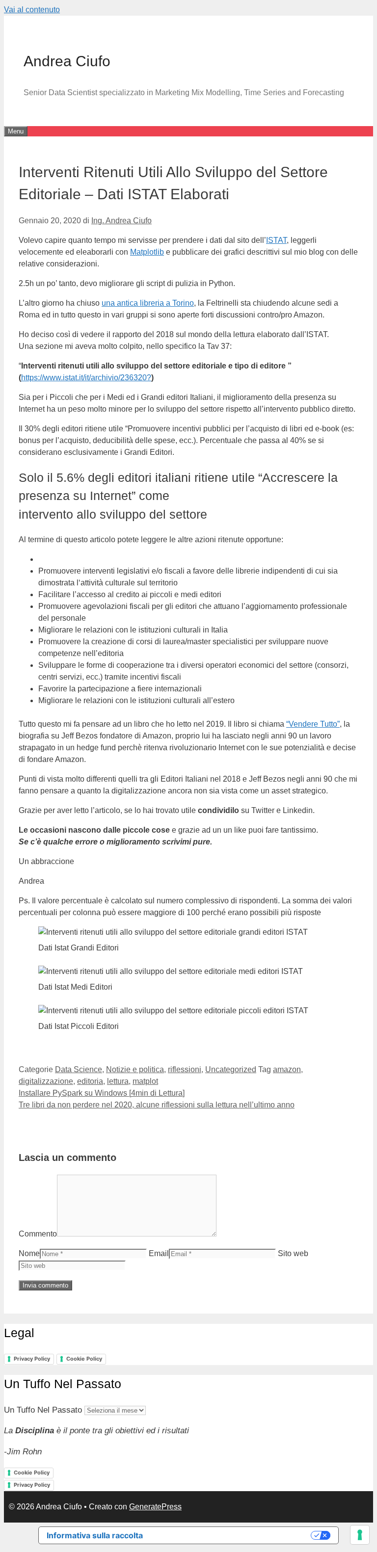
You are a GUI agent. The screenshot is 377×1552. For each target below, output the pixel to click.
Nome (29, 1253)
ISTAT (276, 240)
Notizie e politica (135, 1069)
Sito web (293, 1253)
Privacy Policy (32, 1358)
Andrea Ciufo (67, 61)
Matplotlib (147, 252)
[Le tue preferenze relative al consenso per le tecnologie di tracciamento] (359, 1535)
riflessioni (184, 1069)
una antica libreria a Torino (148, 303)
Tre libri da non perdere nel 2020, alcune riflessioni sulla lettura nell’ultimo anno (157, 1105)
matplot (145, 1081)
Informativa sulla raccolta (95, 1535)
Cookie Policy (84, 1358)
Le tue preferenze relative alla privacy (231, 1535)
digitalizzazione (46, 1081)
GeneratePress (155, 1506)
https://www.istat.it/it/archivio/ (70, 377)
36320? (138, 377)
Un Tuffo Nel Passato (43, 1410)
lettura (118, 1081)
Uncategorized (230, 1069)
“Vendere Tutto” (313, 724)
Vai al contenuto (32, 9)
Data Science (78, 1069)
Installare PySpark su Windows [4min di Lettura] (102, 1093)
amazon (287, 1069)
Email (159, 1253)
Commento (38, 1234)
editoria (90, 1081)
